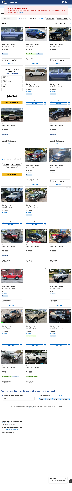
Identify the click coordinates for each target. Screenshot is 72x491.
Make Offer (10, 63)
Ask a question (12, 174)
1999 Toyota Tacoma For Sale (9, 423)
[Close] (65, 478)
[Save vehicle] (22, 28)
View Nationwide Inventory (36, 408)
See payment (5, 51)
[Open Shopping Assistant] (70, 481)
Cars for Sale (4, 11)
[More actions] (21, 63)
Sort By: (57, 23)
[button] (63, 2)
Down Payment (6, 84)
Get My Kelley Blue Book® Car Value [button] (12, 92)
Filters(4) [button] (23, 18)
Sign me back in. (21, 12)
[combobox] (9, 18)
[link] (5, 54)
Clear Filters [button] (41, 18)
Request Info (35, 63)
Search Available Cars (12, 102)
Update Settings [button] (17, 98)
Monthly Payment (6, 76)
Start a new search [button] (66, 396)
